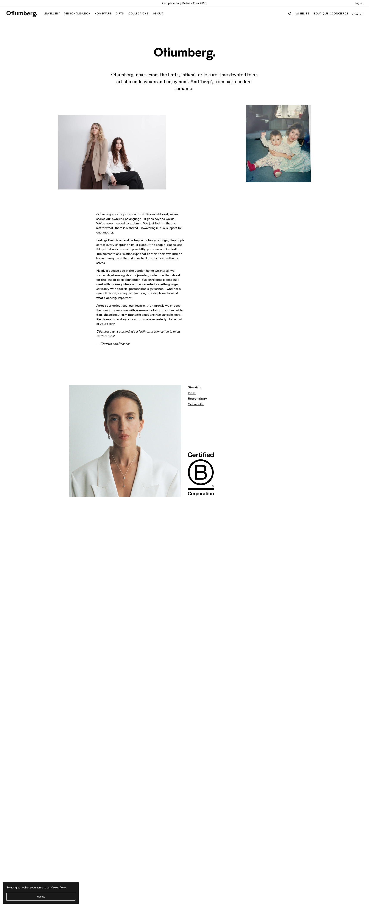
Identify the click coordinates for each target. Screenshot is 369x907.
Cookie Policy (58, 887)
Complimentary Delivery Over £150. (184, 3)
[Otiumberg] (21, 14)
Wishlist (303, 13)
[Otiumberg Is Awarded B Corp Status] (201, 474)
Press (192, 393)
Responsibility (197, 398)
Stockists (194, 387)
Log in (359, 3)
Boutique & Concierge (330, 13)
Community (196, 404)
